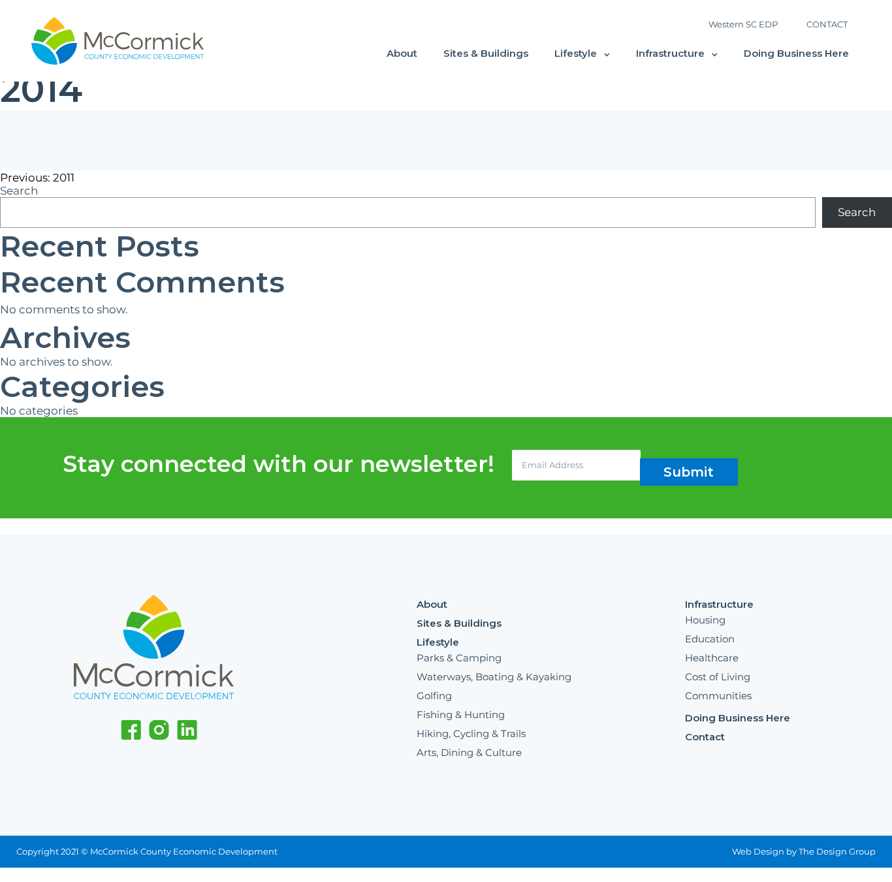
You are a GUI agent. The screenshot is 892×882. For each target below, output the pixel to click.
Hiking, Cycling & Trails (471, 733)
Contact (705, 737)
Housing (705, 620)
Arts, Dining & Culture (469, 752)
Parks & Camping (459, 658)
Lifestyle (575, 53)
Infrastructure (670, 53)
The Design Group (837, 851)
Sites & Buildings (485, 53)
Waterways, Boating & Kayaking (494, 676)
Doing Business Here (796, 53)
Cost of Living (717, 676)
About (402, 53)
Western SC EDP (743, 24)
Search (19, 190)
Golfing (434, 695)
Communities (718, 695)
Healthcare (712, 658)
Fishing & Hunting (461, 714)
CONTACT (827, 24)
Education (710, 639)
